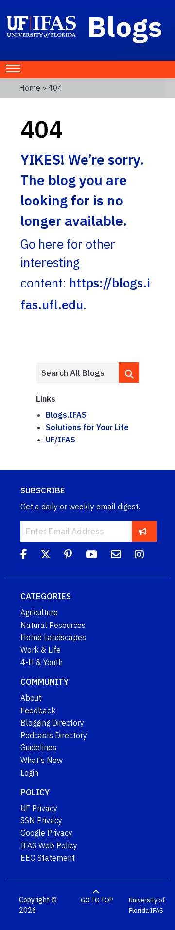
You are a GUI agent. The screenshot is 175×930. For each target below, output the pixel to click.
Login (29, 773)
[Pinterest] (68, 555)
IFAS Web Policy (48, 845)
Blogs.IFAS (66, 415)
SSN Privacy (41, 820)
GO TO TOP (97, 900)
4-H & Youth (41, 662)
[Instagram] (139, 555)
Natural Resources (53, 625)
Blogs (125, 26)
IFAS (156, 910)
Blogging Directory (52, 722)
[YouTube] (91, 555)
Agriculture (39, 612)
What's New (41, 760)
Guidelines (38, 747)
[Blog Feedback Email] (116, 555)
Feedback (37, 710)
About (30, 698)
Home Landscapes (53, 637)
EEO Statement (47, 857)
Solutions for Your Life (87, 427)
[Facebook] (23, 555)
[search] (129, 372)
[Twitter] (45, 555)
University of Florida (147, 905)
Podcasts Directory (53, 735)
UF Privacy (38, 808)
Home (29, 88)
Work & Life (40, 650)
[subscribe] (143, 531)
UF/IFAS (60, 439)
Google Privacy (46, 833)
